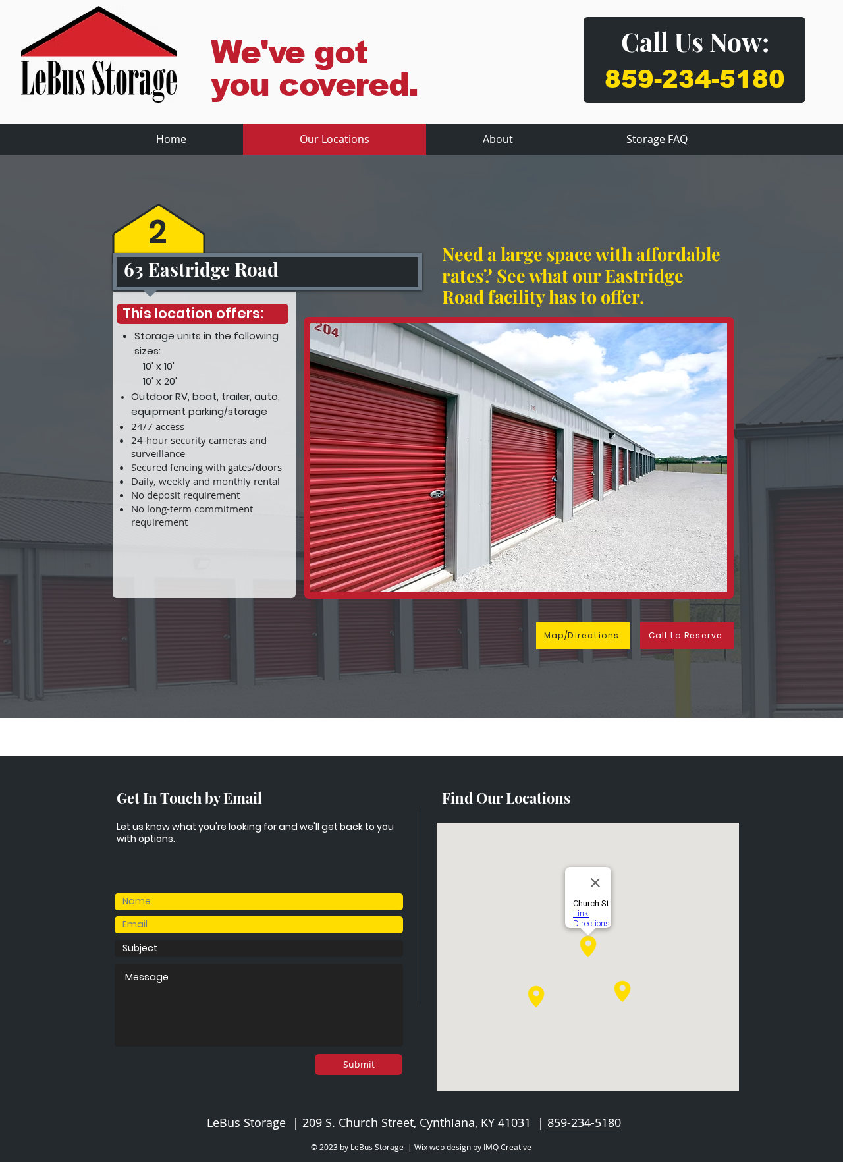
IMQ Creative (507, 1147)
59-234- (670, 79)
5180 (752, 79)
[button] (583, 457)
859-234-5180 (584, 1122)
